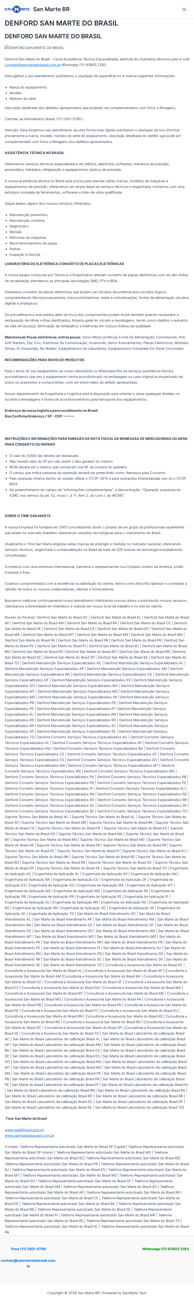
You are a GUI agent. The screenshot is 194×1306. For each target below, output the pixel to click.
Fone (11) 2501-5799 (28, 1249)
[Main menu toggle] (184, 9)
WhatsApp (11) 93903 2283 (165, 1249)
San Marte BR (51, 9)
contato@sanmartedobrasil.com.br (33, 65)
